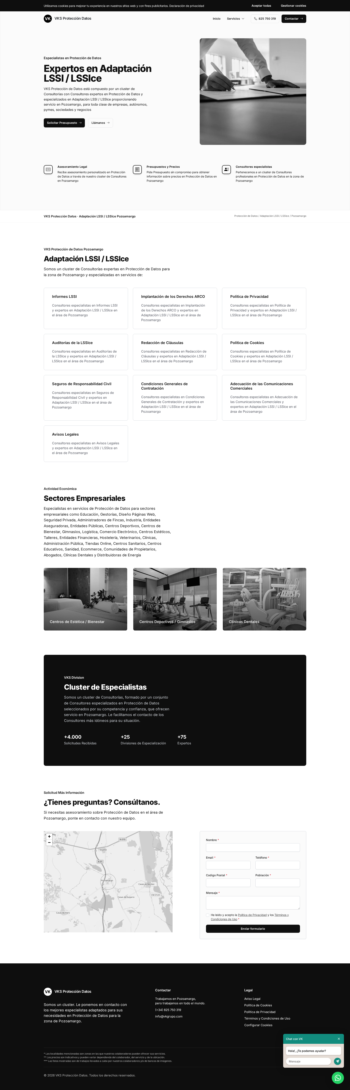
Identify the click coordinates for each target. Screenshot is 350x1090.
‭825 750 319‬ (267, 18)
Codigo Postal (216, 875)
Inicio (217, 18)
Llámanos (98, 122)
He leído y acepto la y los (250, 917)
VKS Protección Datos (72, 18)
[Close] (339, 1039)
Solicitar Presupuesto (62, 122)
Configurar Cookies (258, 1025)
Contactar (292, 18)
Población (263, 875)
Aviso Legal (252, 999)
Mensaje (213, 892)
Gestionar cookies (293, 5)
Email (211, 857)
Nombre (212, 840)
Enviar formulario (253, 928)
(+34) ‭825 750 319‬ (168, 1010)
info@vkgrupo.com (168, 1016)
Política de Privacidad (252, 915)
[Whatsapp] (338, 1078)
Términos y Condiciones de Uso (267, 1018)
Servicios (233, 18)
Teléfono (262, 857)
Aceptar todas (261, 5)
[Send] (337, 1061)
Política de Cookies (258, 1005)
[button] (108, 882)
